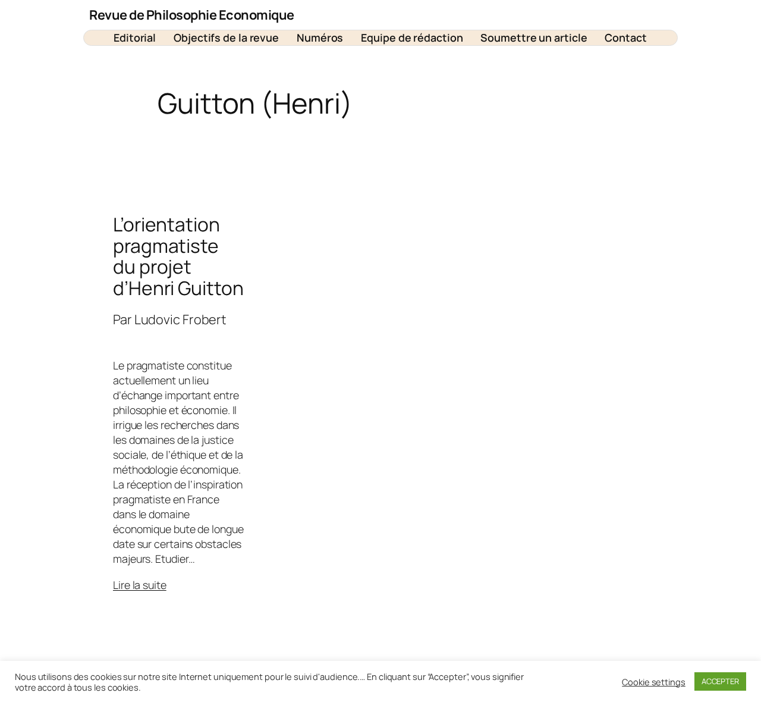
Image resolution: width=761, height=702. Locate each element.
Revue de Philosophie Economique (191, 15)
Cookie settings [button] (653, 681)
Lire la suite (139, 585)
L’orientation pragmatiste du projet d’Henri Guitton (178, 256)
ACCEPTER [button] (720, 681)
